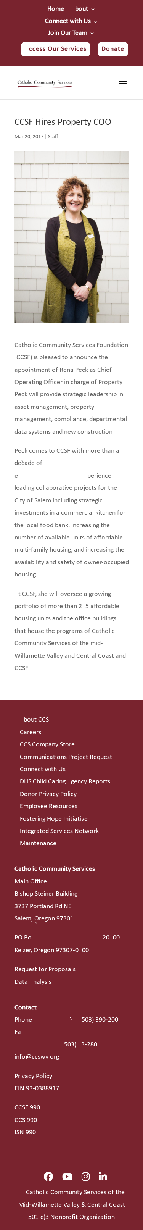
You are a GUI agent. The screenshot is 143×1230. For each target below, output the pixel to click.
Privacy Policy (33, 1076)
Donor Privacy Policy (48, 794)
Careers (30, 732)
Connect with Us (68, 21)
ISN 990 (25, 1132)
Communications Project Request (66, 757)
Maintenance (38, 843)
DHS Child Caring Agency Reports (65, 781)
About (79, 9)
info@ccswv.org (36, 1057)
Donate (112, 49)
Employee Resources (48, 806)
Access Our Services (56, 49)
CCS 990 (25, 1120)
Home (55, 9)
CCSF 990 (27, 1107)
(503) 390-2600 (99, 1019)
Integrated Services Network (59, 831)
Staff (53, 137)
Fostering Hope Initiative (54, 819)
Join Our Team (67, 33)
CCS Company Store (47, 744)
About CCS (34, 719)
